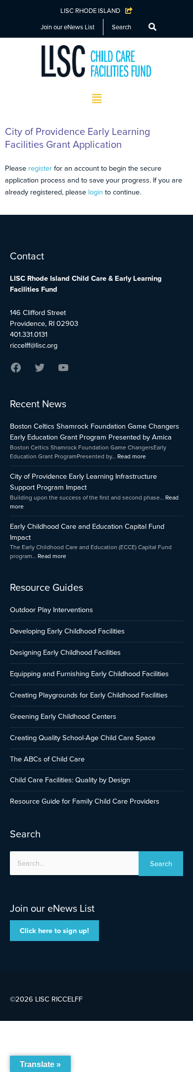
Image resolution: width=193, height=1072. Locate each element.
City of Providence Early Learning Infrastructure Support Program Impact (83, 482)
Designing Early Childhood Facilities (65, 652)
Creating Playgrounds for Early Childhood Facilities (89, 695)
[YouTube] (63, 371)
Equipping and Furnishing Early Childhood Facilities (89, 673)
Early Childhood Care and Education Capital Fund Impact (87, 532)
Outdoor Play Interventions (51, 609)
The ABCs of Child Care (47, 759)
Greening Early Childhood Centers (63, 716)
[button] (96, 99)
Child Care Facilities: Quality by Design (70, 779)
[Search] (152, 27)
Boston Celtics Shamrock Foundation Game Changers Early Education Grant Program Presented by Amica (94, 431)
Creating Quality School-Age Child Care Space (82, 737)
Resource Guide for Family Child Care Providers (84, 801)
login (95, 192)
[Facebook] (16, 371)
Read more (131, 456)
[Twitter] (40, 371)
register (40, 168)
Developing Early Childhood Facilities (67, 631)
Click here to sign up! (54, 930)
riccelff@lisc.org (33, 345)
